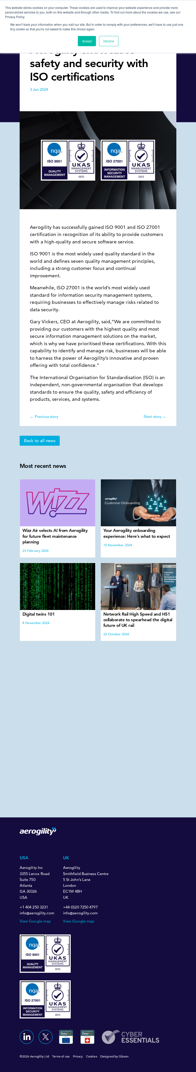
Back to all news (39, 440)
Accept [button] (87, 41)
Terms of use (61, 1056)
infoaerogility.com (37, 913)
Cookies (91, 1056)
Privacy (78, 1056)
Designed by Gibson (114, 1056)
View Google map (35, 921)
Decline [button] (108, 41)
